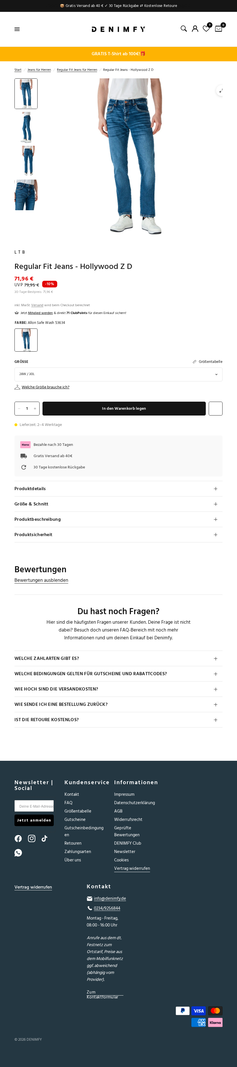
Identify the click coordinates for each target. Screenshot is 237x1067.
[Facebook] (20, 838)
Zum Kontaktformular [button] (102, 992)
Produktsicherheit (33, 534)
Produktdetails (30, 488)
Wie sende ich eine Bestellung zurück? (61, 704)
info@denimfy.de (110, 898)
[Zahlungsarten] (191, 1017)
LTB (20, 252)
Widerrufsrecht (128, 819)
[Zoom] (221, 90)
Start (17, 70)
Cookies (121, 860)
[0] (217, 29)
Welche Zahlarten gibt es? (46, 658)
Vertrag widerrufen (132, 868)
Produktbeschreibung (37, 519)
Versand (37, 305)
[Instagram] (34, 838)
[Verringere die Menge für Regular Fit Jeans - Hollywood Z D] (19, 408)
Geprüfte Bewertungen (127, 831)
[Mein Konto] (195, 29)
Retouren (73, 843)
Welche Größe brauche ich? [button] (45, 387)
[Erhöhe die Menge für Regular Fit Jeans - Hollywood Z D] (35, 408)
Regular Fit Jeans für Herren (77, 70)
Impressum (124, 794)
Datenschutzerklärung (134, 802)
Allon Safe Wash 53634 (26, 340)
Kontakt (71, 794)
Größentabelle (77, 811)
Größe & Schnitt (31, 504)
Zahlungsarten (77, 851)
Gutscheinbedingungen (83, 831)
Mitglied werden (40, 313)
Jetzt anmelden (34, 820)
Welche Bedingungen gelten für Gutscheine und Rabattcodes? (90, 674)
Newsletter (124, 851)
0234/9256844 (107, 908)
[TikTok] (48, 838)
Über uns (72, 860)
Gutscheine (75, 819)
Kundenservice (85, 782)
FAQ (68, 802)
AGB (118, 811)
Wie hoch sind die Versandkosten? (56, 689)
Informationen (134, 782)
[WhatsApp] (20, 852)
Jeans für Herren (39, 70)
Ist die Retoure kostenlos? (46, 719)
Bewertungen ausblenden (41, 580)
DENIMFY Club (127, 843)
